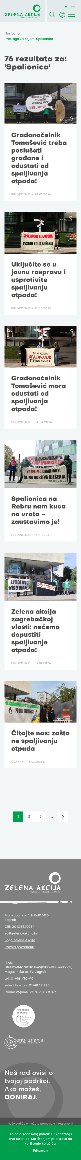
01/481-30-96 (22, 978)
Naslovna (12, 33)
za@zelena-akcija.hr (21, 933)
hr (66, 6)
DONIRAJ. (21, 1098)
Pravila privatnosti (19, 947)
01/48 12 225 (39, 985)
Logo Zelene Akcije (19, 940)
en (73, 6)
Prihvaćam (40, 1150)
